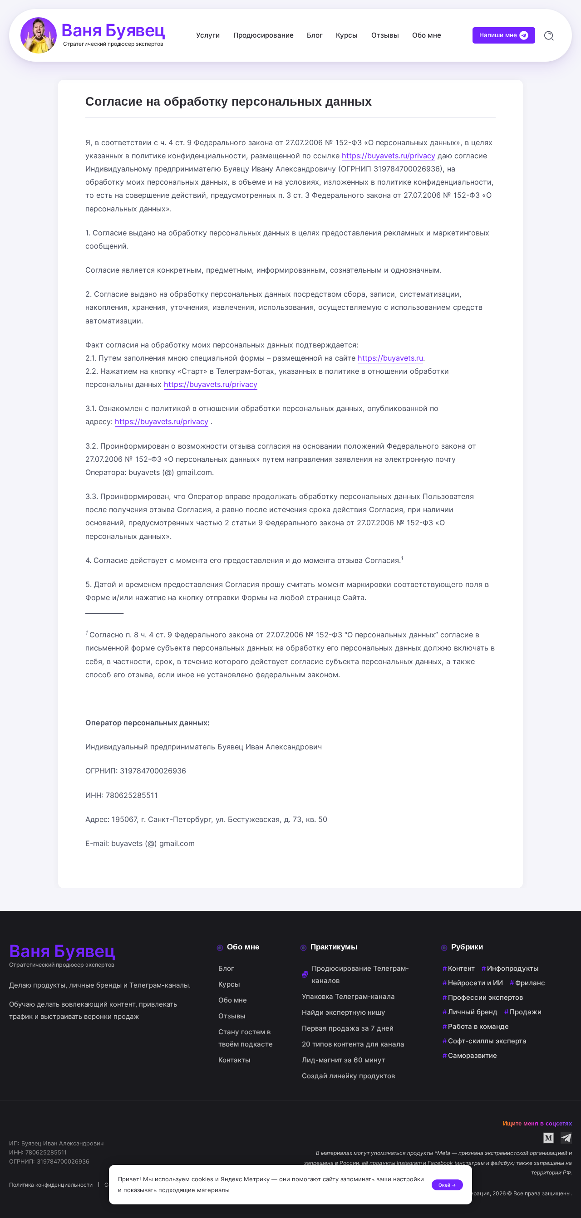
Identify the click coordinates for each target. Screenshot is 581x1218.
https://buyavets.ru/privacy (388, 155)
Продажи (526, 1012)
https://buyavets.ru (390, 357)
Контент (461, 968)
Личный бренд (472, 1012)
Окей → (447, 1185)
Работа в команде (478, 1026)
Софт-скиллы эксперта (487, 1041)
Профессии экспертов (485, 997)
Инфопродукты (513, 968)
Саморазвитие (472, 1055)
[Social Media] (548, 1138)
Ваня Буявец (113, 30)
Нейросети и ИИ (475, 982)
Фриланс (530, 982)
